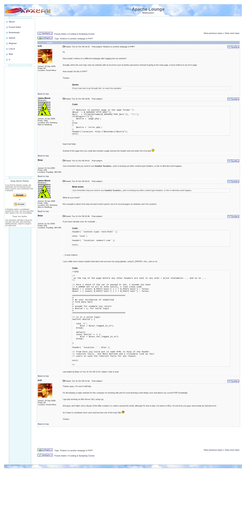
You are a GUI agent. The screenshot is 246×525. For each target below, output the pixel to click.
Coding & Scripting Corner (82, 34)
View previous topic (213, 33)
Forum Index (60, 34)
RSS (11, 54)
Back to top (43, 94)
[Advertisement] (19, 121)
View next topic (232, 33)
